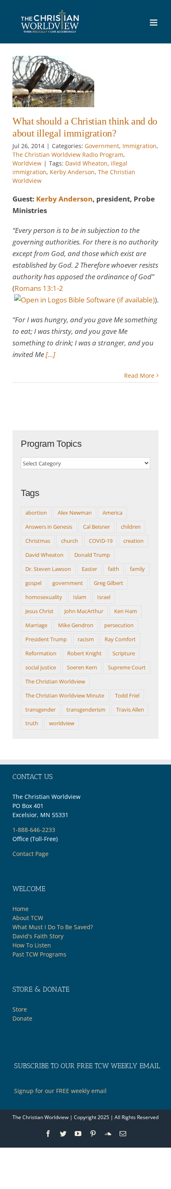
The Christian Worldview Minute (64, 695)
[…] (50, 354)
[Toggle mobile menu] (154, 22)
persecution (119, 625)
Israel (103, 597)
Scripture (123, 653)
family (137, 569)
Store (19, 1009)
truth (31, 723)
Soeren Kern (82, 667)
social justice (40, 667)
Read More (139, 375)
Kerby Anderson (72, 172)
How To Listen (31, 945)
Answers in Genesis (48, 526)
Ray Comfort (120, 639)
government (67, 583)
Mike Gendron (75, 625)
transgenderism (85, 709)
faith (113, 569)
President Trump (46, 639)
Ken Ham (125, 611)
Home (20, 909)
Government (102, 146)
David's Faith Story (38, 936)
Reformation (40, 653)
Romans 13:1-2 (39, 288)
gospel (33, 583)
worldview (61, 723)
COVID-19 (100, 540)
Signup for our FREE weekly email (60, 1091)
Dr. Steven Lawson (48, 569)
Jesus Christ (39, 611)
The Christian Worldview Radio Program (67, 154)
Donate (22, 1018)
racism (86, 639)
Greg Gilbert (108, 583)
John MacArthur (83, 611)
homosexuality (43, 597)
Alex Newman (75, 512)
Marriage (36, 625)
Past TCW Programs (39, 954)
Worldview (27, 163)
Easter (89, 569)
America (112, 512)
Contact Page (30, 854)
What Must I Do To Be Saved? (52, 927)
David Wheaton (86, 163)
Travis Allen (130, 709)
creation (133, 540)
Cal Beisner (96, 526)
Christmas (37, 540)
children (131, 526)
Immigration (139, 146)
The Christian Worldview (55, 681)
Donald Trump (92, 555)
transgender (40, 709)
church (69, 540)
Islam (79, 597)
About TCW (27, 918)
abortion (36, 512)
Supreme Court (127, 667)
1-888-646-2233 (33, 830)
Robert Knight (84, 653)
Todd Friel (127, 695)
